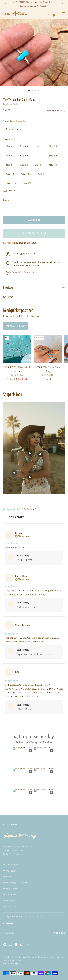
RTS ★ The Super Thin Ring (47, 369)
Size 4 (9, 146)
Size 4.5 (24, 146)
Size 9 (38, 165)
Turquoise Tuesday (26, 957)
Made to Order (11, 104)
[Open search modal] (48, 13)
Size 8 (9, 165)
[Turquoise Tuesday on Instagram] (11, 945)
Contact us (29, 272)
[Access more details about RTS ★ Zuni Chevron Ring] (14, 472)
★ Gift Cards (10, 894)
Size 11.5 (11, 183)
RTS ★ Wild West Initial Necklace (17, 369)
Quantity (8, 200)
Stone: (14, 122)
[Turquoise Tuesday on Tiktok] (22, 945)
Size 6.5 (24, 155)
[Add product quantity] (17, 207)
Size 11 (42, 174)
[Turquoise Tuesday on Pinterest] (16, 945)
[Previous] (5, 4)
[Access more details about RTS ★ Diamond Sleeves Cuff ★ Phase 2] (40, 454)
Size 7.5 (53, 155)
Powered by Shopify (11, 963)
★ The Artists (10, 865)
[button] (34, 233)
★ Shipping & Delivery (15, 883)
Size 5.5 (53, 146)
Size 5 (38, 146)
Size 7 (38, 155)
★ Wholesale (9, 900)
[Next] (63, 4)
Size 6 (9, 155)
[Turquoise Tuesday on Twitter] (27, 945)
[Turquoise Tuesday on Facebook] (5, 945)
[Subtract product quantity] (6, 207)
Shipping (8, 243)
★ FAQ (7, 876)
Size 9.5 (53, 165)
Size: (9, 139)
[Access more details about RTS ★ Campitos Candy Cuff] (29, 477)
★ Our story (9, 871)
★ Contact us (10, 906)
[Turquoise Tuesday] (15, 13)
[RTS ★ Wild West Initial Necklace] (17, 349)
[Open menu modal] (63, 13)
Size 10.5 (26, 174)
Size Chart (13, 191)
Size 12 (27, 183)
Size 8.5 (24, 165)
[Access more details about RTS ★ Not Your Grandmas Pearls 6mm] (30, 453)
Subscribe (59, 933)
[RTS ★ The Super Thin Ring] (48, 349)
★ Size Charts (10, 888)
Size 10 (10, 174)
